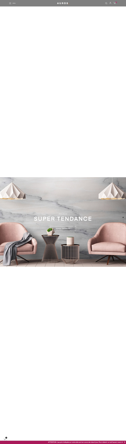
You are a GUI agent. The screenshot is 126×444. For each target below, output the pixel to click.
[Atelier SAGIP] (63, 3)
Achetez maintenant (63, 228)
